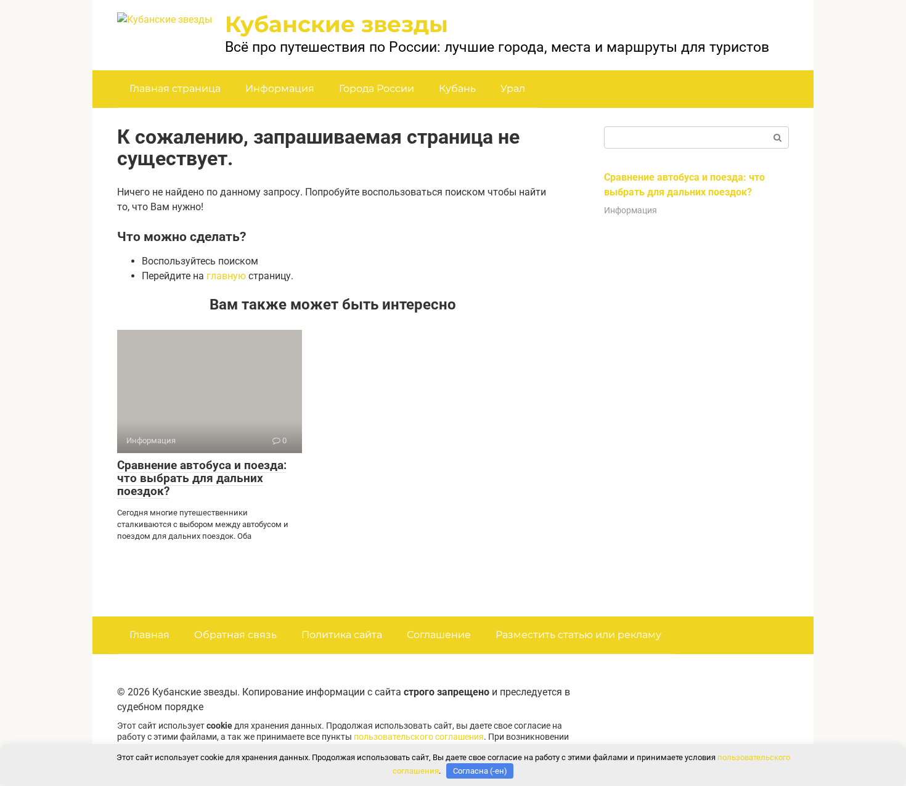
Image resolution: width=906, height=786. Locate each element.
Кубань (457, 88)
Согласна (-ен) (480, 771)
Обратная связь (235, 635)
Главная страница (175, 88)
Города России (376, 88)
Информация (279, 88)
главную (226, 276)
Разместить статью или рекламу (578, 635)
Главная (149, 635)
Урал (512, 88)
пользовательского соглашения (419, 737)
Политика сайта (341, 635)
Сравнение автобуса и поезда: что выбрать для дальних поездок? (202, 478)
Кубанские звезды (336, 24)
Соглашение (439, 635)
